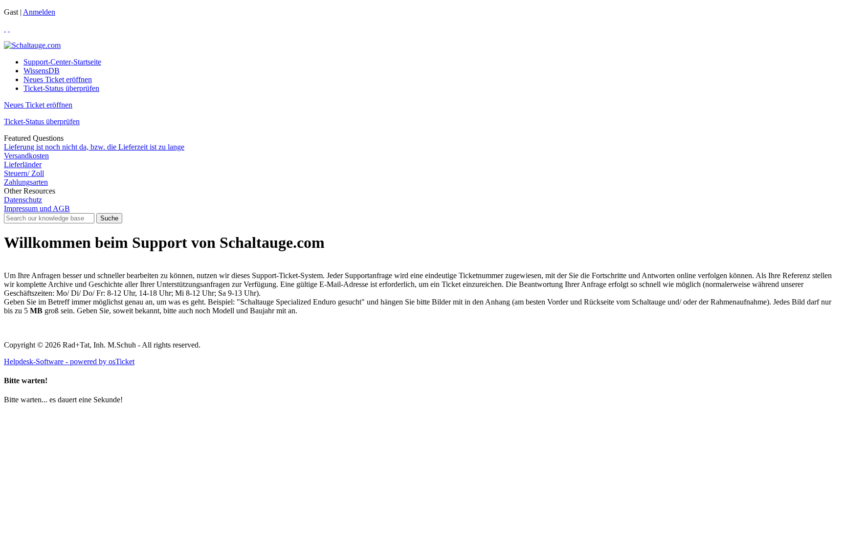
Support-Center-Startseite (62, 62)
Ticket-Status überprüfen (61, 88)
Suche (109, 218)
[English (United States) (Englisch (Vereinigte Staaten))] (9, 28)
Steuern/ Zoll (24, 173)
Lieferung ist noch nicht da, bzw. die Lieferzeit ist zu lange (94, 147)
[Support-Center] (32, 45)
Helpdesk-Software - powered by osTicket (69, 361)
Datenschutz (23, 200)
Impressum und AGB (37, 208)
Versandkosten (26, 156)
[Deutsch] (5, 28)
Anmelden (39, 12)
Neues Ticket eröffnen (57, 79)
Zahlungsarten (26, 182)
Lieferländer (23, 164)
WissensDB (41, 70)
